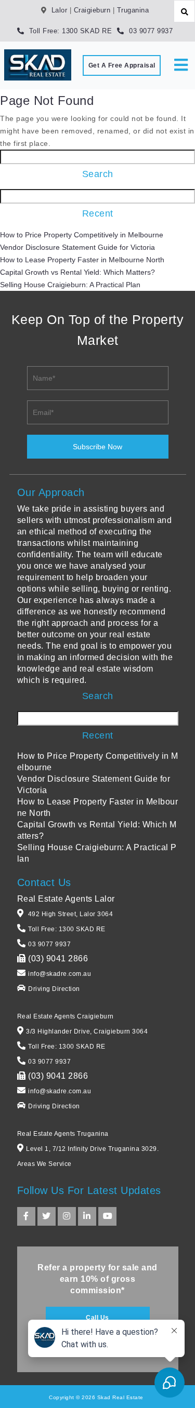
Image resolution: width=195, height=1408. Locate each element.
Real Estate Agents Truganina (63, 1133)
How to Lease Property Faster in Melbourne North (82, 260)
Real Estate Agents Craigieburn (65, 1016)
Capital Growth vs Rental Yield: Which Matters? (77, 272)
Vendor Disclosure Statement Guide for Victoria (77, 247)
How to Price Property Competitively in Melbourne (81, 235)
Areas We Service (44, 1164)
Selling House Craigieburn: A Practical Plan (70, 284)
